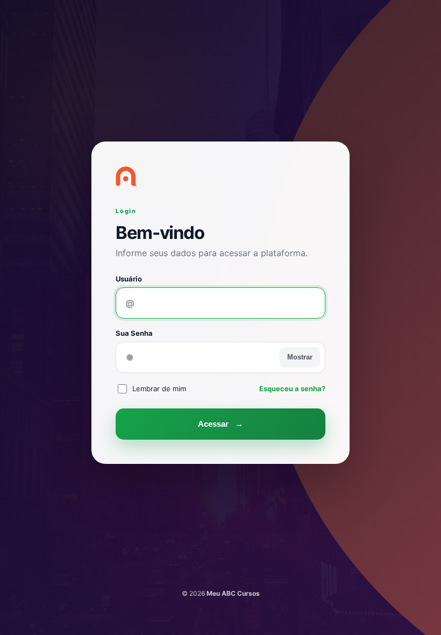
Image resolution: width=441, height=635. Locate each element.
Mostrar (299, 357)
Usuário (129, 278)
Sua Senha (134, 333)
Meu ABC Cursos (233, 593)
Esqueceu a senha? (292, 388)
